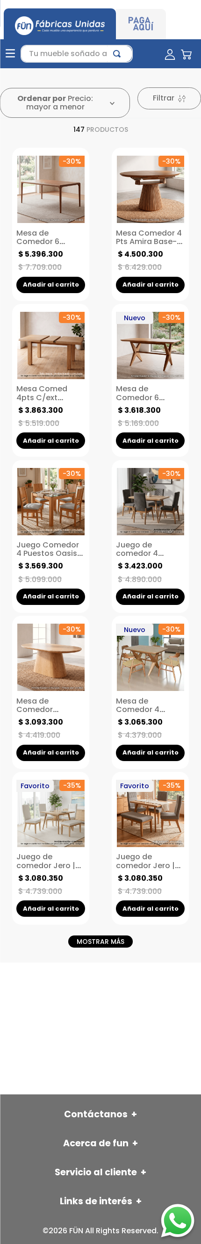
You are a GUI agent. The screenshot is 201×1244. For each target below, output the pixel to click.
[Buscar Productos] (118, 54)
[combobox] (77, 54)
